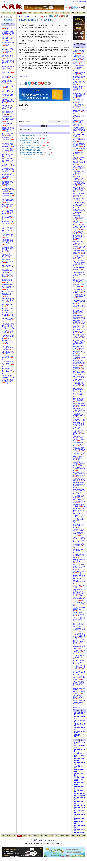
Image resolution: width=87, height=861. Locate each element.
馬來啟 (76, 742)
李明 (78, 720)
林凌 (75, 820)
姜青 (78, 790)
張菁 (83, 745)
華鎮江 (80, 811)
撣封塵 (76, 755)
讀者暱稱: (21, 121)
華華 (83, 796)
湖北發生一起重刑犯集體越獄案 (35, 143)
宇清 (81, 777)
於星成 (76, 818)
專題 (62, 12)
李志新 (76, 766)
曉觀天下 (79, 773)
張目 (75, 803)
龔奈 (82, 727)
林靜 (75, 731)
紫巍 (82, 814)
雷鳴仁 (76, 747)
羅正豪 (76, 743)
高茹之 (83, 783)
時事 (19, 12)
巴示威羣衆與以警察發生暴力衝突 (36, 150)
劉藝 (75, 833)
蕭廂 (75, 736)
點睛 (78, 777)
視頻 (78, 12)
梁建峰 (78, 731)
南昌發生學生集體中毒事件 (34, 145)
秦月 (83, 753)
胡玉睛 (83, 731)
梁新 (83, 811)
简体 (73, 1)
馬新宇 (80, 742)
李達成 (83, 786)
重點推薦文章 (8, 23)
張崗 (79, 829)
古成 (82, 749)
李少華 (83, 822)
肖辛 (83, 735)
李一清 (76, 811)
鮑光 (75, 790)
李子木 (80, 735)
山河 (75, 753)
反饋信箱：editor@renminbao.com (43, 840)
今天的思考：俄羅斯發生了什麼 (35, 154)
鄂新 (78, 793)
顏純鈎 (78, 749)
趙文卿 (76, 786)
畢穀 (75, 773)
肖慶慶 (81, 798)
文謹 (81, 716)
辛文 (75, 716)
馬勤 (78, 805)
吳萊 (75, 805)
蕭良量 (81, 790)
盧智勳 (76, 769)
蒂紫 (83, 773)
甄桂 (75, 775)
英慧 (75, 777)
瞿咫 (81, 793)
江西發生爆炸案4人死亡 (33, 138)
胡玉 (75, 762)
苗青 (75, 783)
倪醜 (75, 814)
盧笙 (76, 827)
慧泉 (83, 777)
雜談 (83, 12)
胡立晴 (76, 733)
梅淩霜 (78, 713)
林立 (82, 807)
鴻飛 (76, 780)
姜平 (79, 786)
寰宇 (67, 12)
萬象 (46, 12)
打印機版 (24, 76)
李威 (75, 796)
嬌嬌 (75, 823)
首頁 (3, 12)
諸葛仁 (76, 807)
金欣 (75, 713)
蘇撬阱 (78, 801)
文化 (57, 12)
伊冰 (81, 805)
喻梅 (78, 798)
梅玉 (81, 833)
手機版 (80, 1)
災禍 (40, 12)
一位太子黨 (77, 825)
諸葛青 (80, 818)
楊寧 (78, 753)
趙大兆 (76, 829)
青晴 (75, 788)
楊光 (83, 742)
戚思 (75, 798)
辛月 (82, 762)
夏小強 (78, 783)
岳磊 (83, 793)
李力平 (76, 784)
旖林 (81, 796)
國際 (30, 12)
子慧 (79, 822)
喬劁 (75, 793)
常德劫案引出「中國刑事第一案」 (36, 147)
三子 (75, 812)
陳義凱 (76, 771)
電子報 (84, 1)
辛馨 (75, 801)
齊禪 (83, 805)
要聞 (8, 12)
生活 (51, 12)
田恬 (78, 796)
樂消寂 (78, 762)
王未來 (80, 759)
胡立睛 (76, 759)
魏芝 (78, 833)
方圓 (75, 756)
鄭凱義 (78, 727)
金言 (83, 769)
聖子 (81, 753)
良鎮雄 (80, 769)
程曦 (75, 720)
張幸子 (76, 745)
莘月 (82, 766)
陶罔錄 (76, 779)
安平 (83, 833)
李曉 (79, 807)
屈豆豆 (83, 801)
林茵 (83, 755)
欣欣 (83, 818)
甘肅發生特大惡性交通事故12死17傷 (36, 152)
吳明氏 (80, 755)
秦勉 (75, 749)
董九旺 (78, 814)
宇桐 (79, 766)
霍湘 (81, 825)
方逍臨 (76, 735)
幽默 (24, 12)
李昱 (75, 724)
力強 (81, 720)
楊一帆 (81, 724)
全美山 (80, 745)
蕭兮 (78, 724)
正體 (76, 1)
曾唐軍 (77, 760)
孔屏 (78, 716)
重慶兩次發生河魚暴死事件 (33, 135)
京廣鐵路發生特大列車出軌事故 (35, 140)
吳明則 (80, 779)
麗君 (82, 713)
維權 (73, 12)
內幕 (13, 12)
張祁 (82, 829)
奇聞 (35, 12)
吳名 (75, 727)
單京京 (76, 822)
